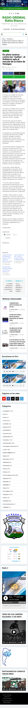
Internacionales (7, 443)
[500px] (22, 399)
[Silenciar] (21, 642)
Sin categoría (6, 491)
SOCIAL (5, 497)
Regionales (6, 478)
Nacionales (6, 459)
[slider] (12, 642)
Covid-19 (5, 420)
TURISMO (5, 507)
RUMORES (6, 485)
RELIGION (5, 481)
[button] (14, 632)
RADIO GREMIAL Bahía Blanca (14, 19)
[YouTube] (4, 399)
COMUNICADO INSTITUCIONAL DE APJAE (15, 305)
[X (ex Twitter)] (17, 399)
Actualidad (6, 411)
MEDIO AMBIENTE (8, 452)
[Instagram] (13, 399)
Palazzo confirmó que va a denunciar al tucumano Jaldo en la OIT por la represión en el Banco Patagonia (12, 8)
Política (5, 472)
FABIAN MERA (14, 309)
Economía (5, 433)
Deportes (5, 427)
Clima (4, 417)
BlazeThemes (7, 702)
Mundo (5, 456)
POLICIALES (6, 465)
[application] (14, 632)
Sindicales (6, 494)
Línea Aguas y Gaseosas (9, 446)
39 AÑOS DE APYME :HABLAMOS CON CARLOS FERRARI (15, 330)
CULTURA (5, 424)
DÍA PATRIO (6, 430)
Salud (4, 488)
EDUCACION (6, 436)
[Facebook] (8, 399)
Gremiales (6, 51)
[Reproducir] (4, 642)
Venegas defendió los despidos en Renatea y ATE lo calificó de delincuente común (7, 258)
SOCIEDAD (6, 501)
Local (4, 449)
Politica (5, 468)
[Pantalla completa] (24, 642)
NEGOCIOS (6, 462)
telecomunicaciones (8, 504)
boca (4, 414)
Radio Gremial (7, 67)
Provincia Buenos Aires (9, 475)
